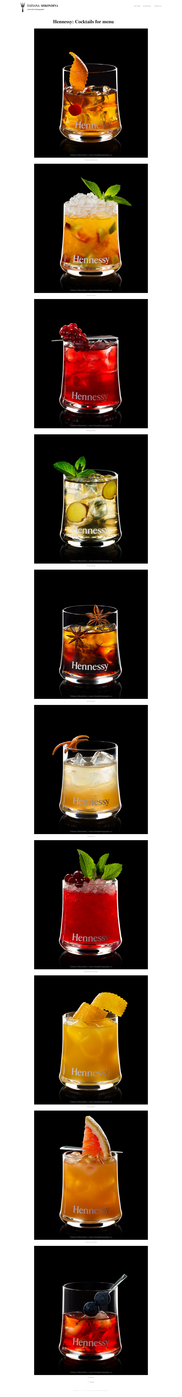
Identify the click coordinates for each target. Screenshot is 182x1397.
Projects (158, 6)
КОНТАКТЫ (147, 6)
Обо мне (137, 6)
